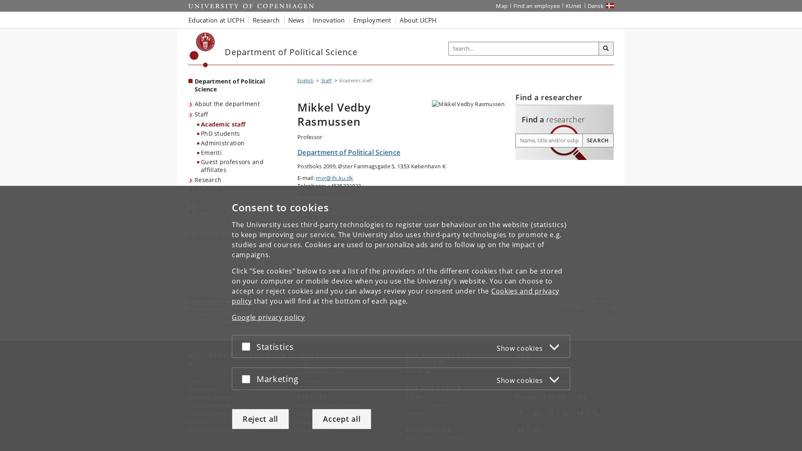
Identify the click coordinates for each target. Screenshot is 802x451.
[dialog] (401, 318)
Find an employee (536, 6)
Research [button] (266, 20)
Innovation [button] (329, 20)
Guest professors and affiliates (232, 166)
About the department (227, 104)
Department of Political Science (230, 85)
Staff (201, 114)
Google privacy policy (268, 317)
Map (502, 6)
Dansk (596, 6)
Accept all (341, 419)
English (305, 80)
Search (598, 140)
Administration (222, 143)
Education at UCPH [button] (216, 20)
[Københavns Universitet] (202, 50)
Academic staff (223, 124)
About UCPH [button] (418, 20)
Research (208, 180)
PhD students (220, 133)
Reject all (260, 419)
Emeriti (211, 153)
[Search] (606, 49)
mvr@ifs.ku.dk (334, 178)
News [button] (296, 20)
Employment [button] (372, 20)
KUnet (574, 6)
